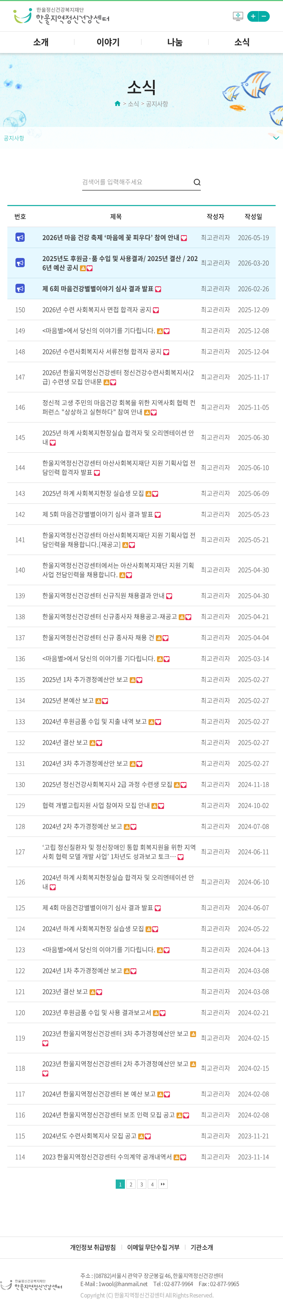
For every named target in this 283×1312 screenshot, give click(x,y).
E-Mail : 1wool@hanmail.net (114, 1284)
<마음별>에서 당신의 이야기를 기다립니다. (99, 330)
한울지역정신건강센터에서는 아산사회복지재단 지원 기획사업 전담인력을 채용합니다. (118, 569)
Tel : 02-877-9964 (173, 1284)
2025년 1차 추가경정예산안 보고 (86, 679)
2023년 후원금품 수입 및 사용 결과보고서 (97, 1012)
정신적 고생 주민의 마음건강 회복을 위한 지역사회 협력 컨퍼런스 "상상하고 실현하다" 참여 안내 (119, 407)
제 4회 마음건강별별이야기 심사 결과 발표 (98, 907)
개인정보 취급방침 (93, 1247)
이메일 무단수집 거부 (153, 1247)
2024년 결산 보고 (66, 742)
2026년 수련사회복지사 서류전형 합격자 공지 (102, 351)
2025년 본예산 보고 (68, 700)
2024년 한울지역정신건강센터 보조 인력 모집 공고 (109, 1114)
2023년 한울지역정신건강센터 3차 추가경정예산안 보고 (116, 1033)
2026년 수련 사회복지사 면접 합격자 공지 (97, 309)
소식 (242, 41)
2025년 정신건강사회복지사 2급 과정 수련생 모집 (108, 784)
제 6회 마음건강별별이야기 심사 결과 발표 (98, 288)
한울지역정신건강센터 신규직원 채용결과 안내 (104, 595)
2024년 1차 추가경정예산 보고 (83, 970)
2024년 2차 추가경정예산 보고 (83, 826)
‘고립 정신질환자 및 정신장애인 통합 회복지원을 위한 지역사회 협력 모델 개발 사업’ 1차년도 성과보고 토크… (119, 851)
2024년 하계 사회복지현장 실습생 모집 (94, 928)
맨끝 (163, 1184)
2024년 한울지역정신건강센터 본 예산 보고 (99, 1093)
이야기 (108, 41)
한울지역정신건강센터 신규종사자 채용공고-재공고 (110, 616)
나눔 (175, 41)
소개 (41, 41)
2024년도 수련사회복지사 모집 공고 (90, 1135)
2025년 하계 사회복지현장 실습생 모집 (94, 493)
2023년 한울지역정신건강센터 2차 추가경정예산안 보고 (116, 1063)
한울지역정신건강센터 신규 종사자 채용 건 (99, 637)
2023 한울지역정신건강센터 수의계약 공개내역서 (108, 1156)
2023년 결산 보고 (66, 991)
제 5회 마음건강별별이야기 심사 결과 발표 (98, 514)
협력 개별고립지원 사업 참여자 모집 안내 (96, 805)
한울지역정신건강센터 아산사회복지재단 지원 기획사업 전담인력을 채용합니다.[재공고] (119, 539)
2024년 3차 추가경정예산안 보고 (86, 763)
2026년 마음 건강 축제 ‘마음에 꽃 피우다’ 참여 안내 (111, 237)
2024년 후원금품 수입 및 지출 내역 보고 (95, 721)
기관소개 (202, 1247)
